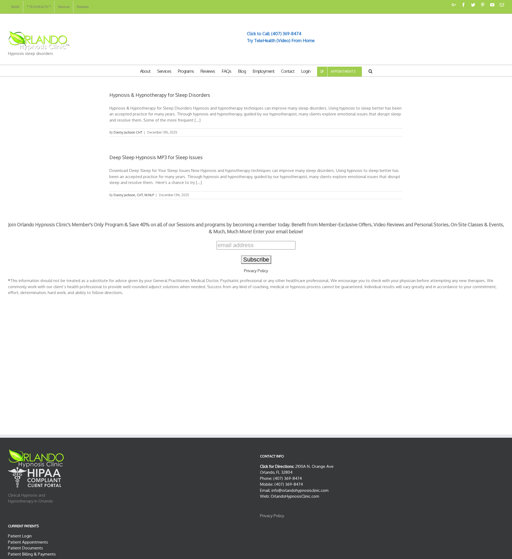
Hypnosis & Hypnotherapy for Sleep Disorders (159, 95)
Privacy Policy (256, 270)
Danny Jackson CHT (128, 132)
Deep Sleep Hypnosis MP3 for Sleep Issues (156, 157)
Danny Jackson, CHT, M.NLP (134, 195)
